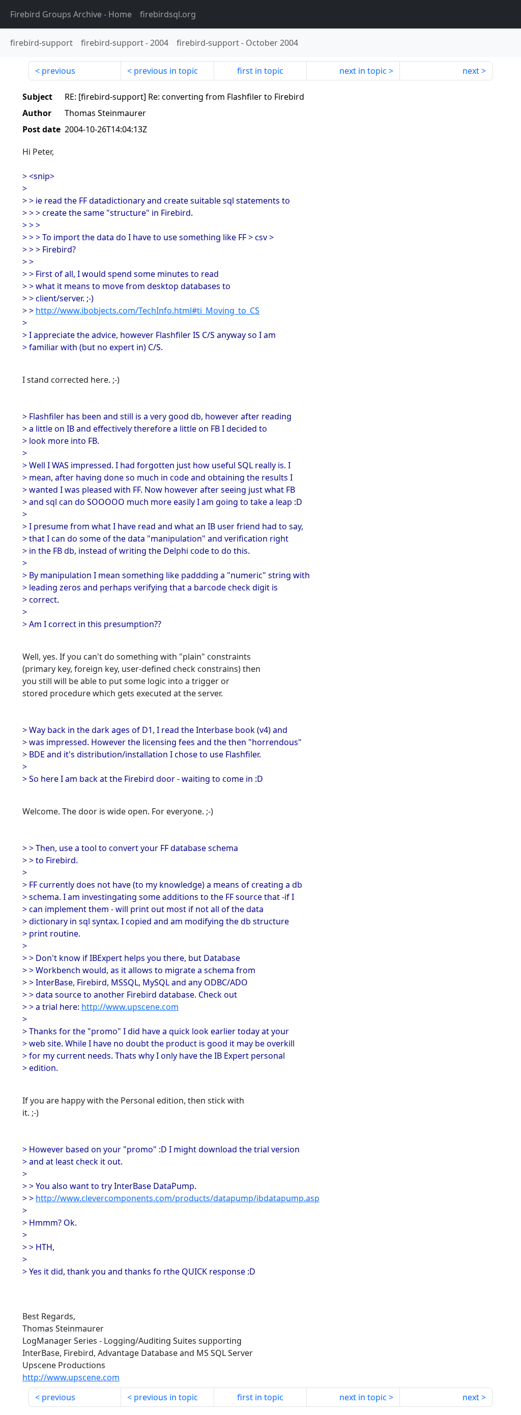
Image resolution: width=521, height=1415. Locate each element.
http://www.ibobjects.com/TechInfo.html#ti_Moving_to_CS (147, 310)
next (470, 70)
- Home (71, 14)
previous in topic (166, 70)
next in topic (363, 70)
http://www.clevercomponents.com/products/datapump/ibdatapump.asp (178, 1198)
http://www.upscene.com (130, 1006)
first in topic (260, 70)
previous (58, 70)
